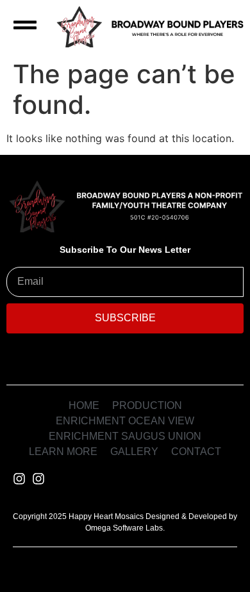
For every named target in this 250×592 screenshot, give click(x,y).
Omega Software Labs (124, 528)
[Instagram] (19, 478)
